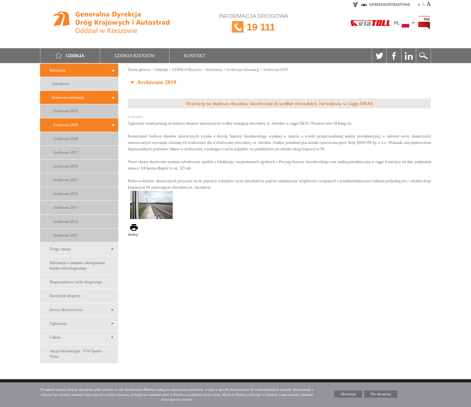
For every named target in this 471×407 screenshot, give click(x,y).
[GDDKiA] (112, 23)
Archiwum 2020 (65, 111)
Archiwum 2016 (65, 166)
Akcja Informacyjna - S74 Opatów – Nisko (77, 354)
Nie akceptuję (381, 394)
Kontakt (194, 55)
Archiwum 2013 (65, 207)
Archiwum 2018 (65, 139)
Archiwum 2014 (65, 194)
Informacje (58, 70)
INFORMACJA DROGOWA (253, 22)
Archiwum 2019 (65, 125)
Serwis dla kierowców (67, 310)
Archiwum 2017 (65, 152)
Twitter (379, 55)
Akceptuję (348, 394)
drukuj (133, 234)
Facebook (393, 55)
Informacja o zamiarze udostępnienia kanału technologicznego (77, 265)
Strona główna (139, 69)
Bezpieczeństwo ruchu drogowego (76, 282)
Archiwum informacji (67, 97)
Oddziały (161, 69)
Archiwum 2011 (65, 235)
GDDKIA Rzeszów (135, 55)
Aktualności (60, 84)
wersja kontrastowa (389, 4)
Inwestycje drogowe (65, 296)
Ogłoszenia (58, 323)
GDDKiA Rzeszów (187, 69)
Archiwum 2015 (65, 180)
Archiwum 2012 (65, 221)
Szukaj (423, 55)
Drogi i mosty (60, 249)
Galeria (55, 337)
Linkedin (408, 55)
